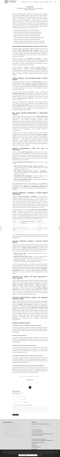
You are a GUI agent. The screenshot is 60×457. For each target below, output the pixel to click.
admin (37, 376)
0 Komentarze (29, 376)
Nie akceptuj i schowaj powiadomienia (32, 455)
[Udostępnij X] (23, 382)
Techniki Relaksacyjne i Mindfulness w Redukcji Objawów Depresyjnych (29, 37)
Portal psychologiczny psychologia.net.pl (10, 433)
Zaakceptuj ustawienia (22, 455)
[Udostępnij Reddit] (44, 382)
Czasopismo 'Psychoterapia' (8, 431)
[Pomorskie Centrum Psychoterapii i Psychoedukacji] (10, 2)
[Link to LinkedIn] (56, 2)
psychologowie (31, 91)
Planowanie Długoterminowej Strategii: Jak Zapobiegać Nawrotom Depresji (29, 42)
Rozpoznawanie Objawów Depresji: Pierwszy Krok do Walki (26, 30)
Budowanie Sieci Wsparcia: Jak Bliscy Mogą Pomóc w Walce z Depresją (29, 41)
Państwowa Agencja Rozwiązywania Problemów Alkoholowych (14, 435)
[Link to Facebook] (54, 2)
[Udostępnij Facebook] (16, 382)
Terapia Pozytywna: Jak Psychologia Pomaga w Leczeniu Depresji (28, 32)
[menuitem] (23, 2)
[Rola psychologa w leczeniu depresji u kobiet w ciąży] (0, 228)
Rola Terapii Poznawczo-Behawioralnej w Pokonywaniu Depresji (27, 33)
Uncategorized (30, 6)
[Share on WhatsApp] (30, 382)
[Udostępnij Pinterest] (37, 382)
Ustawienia (39, 455)
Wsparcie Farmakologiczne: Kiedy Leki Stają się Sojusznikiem (27, 35)
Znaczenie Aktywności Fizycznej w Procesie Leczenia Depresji (27, 39)
